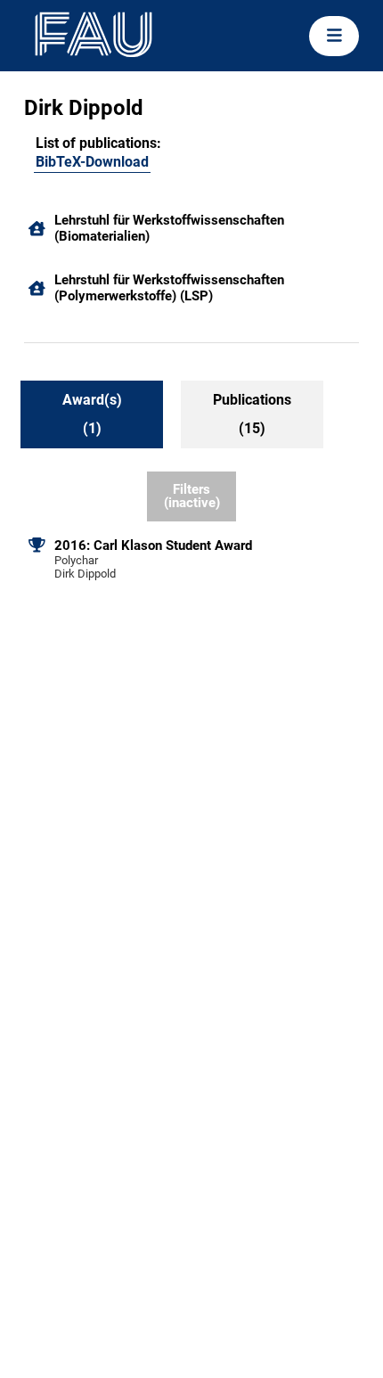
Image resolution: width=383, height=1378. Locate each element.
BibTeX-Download (92, 161)
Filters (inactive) (192, 496)
